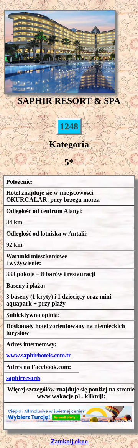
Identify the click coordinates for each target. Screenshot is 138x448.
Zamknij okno (69, 441)
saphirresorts (23, 378)
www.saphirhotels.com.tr (38, 355)
